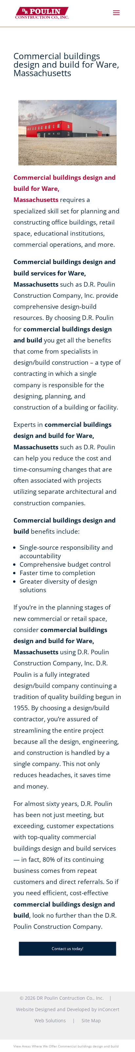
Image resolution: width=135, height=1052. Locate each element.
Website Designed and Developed (53, 1009)
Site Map (91, 1020)
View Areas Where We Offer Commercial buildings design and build (66, 1046)
